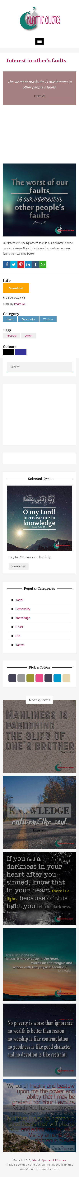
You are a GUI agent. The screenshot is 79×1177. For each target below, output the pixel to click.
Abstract (11, 335)
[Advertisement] (39, 134)
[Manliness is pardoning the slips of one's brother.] (39, 736)
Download (16, 288)
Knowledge (22, 618)
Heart (10, 319)
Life (17, 636)
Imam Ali (39, 95)
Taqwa (19, 645)
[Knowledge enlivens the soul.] (39, 812)
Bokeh (28, 335)
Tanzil (19, 600)
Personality (28, 319)
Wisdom (48, 319)
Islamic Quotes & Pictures (49, 1160)
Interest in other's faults (36, 60)
